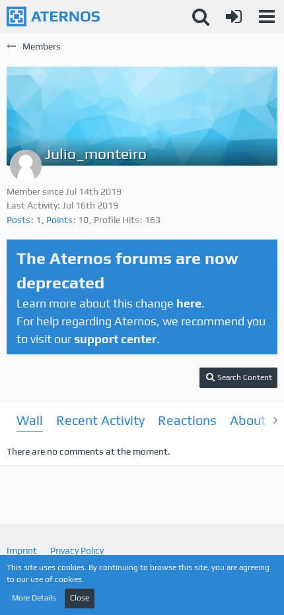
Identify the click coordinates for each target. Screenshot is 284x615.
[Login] (234, 16)
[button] (267, 16)
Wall (30, 420)
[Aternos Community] (53, 16)
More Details (34, 597)
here (188, 303)
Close (79, 597)
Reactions (187, 420)
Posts (18, 219)
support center (115, 339)
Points (59, 219)
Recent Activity (100, 420)
